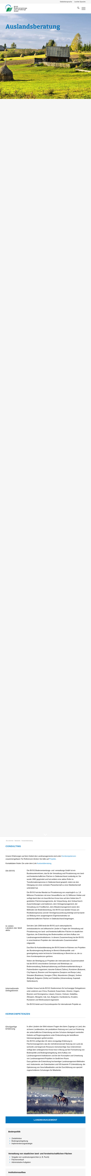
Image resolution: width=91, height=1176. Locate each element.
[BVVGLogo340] (16, 8)
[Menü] (82, 8)
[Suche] (77, 8)
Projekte (52, 859)
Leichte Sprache (79, 2)
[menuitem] (66, 1)
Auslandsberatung (44, 863)
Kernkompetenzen (69, 856)
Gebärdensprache (66, 2)
